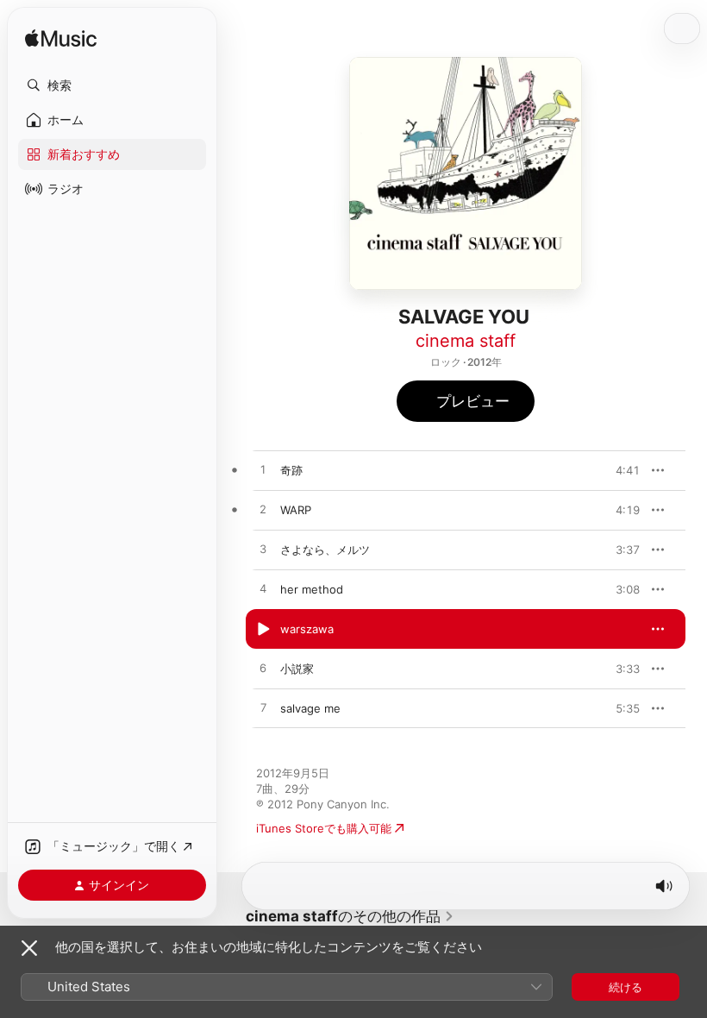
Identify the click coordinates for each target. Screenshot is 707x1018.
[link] (350, 916)
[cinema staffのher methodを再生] (263, 589)
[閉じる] (29, 948)
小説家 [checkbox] (297, 669)
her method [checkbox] (311, 589)
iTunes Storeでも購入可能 (323, 828)
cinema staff (466, 340)
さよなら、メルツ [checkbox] (325, 549)
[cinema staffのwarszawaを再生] (263, 629)
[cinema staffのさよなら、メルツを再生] (263, 549)
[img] (61, 39)
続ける (625, 987)
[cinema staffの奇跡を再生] (263, 470)
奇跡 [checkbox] (291, 470)
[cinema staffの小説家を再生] (263, 668)
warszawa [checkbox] (307, 629)
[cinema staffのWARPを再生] (263, 510)
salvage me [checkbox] (310, 708)
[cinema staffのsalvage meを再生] (263, 708)
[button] (112, 85)
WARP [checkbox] (295, 510)
